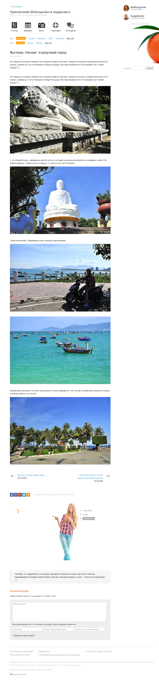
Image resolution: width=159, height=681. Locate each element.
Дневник (28, 30)
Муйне (39, 43)
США (50, 38)
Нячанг (20, 43)
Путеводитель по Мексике (21, 651)
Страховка (56, 30)
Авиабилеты (44, 651)
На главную (16, 6)
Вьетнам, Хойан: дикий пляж (30, 475)
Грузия (31, 38)
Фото (41, 30)
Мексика (42, 38)
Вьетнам (21, 38)
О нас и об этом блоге (139, 23)
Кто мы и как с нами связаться (98, 651)
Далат (30, 43)
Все (11, 38)
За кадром (70, 30)
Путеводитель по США (20, 655)
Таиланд (60, 38)
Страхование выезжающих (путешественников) (59, 655)
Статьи (14, 30)
